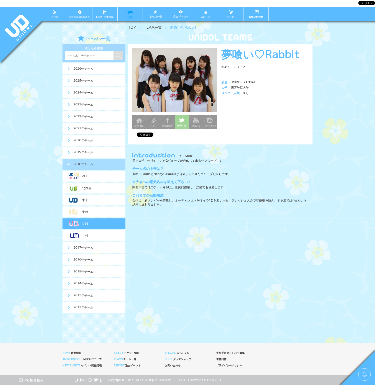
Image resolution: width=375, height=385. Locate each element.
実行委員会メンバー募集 (230, 353)
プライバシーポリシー (229, 365)
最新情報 (71, 353)
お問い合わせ (173, 365)
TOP (132, 28)
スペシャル (177, 353)
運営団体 (221, 359)
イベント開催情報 (82, 365)
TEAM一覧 (153, 28)
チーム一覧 (125, 359)
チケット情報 (127, 353)
